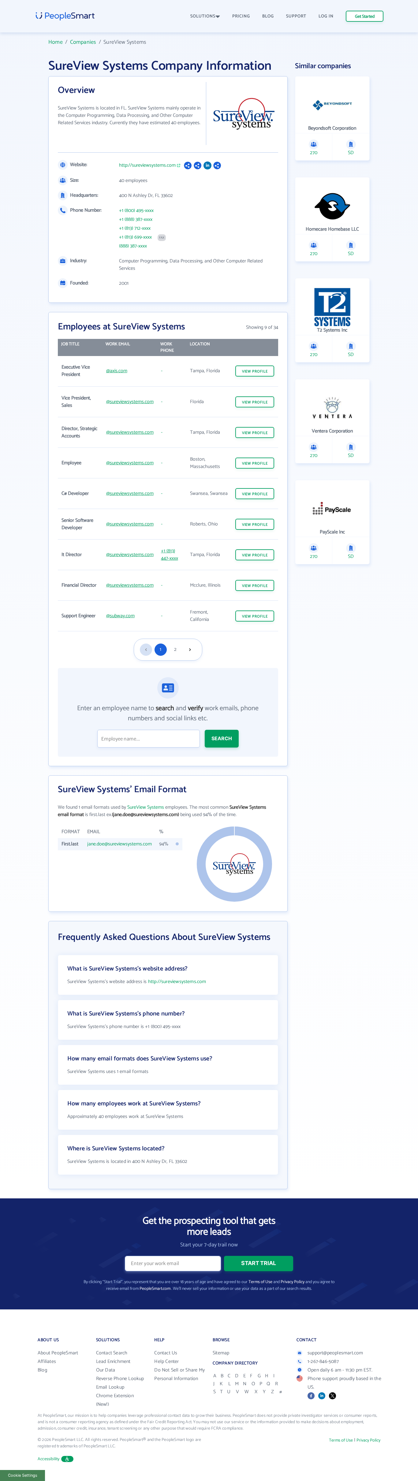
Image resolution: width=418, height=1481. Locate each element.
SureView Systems (145, 807)
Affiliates (47, 1361)
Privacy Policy (292, 1282)
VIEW (255, 371)
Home (55, 42)
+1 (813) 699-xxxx (135, 237)
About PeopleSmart (58, 1353)
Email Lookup (110, 1387)
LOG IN (326, 16)
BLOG (268, 16)
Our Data (105, 1370)
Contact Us (165, 1353)
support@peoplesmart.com (335, 1353)
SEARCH (221, 738)
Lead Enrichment (113, 1361)
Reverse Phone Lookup (120, 1379)
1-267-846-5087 (323, 1361)
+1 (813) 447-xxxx (169, 554)
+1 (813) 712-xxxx (135, 228)
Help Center (166, 1361)
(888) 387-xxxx (133, 246)
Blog (42, 1370)
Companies (83, 42)
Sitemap (221, 1353)
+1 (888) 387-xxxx (135, 219)
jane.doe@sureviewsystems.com (119, 844)
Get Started (365, 16)
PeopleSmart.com (155, 1288)
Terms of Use (260, 1282)
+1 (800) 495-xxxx (136, 210)
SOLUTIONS (202, 16)
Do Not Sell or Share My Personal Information (179, 1374)
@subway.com (120, 616)
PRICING (241, 16)
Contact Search (112, 1353)
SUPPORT (296, 16)
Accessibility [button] (49, 1459)
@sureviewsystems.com (130, 402)
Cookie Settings (22, 1475)
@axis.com (116, 371)
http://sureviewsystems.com (147, 165)
